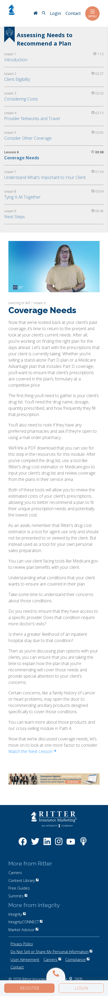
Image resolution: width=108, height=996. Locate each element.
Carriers (15, 872)
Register (29, 988)
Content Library (21, 880)
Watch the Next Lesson (30, 751)
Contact (17, 967)
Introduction (15, 60)
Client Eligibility (17, 79)
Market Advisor (21, 929)
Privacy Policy (21, 943)
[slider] (53, 288)
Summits (16, 895)
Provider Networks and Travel (32, 118)
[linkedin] (47, 844)
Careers (50, 959)
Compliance (75, 959)
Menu (92, 16)
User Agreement (24, 959)
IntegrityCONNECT (23, 921)
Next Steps (14, 217)
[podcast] (83, 844)
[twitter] (35, 844)
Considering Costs (21, 99)
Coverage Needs (21, 158)
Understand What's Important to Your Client (45, 177)
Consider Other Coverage (28, 138)
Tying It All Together (22, 197)
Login (81, 988)
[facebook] (23, 844)
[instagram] (58, 844)
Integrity (15, 914)
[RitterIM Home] (35, 13)
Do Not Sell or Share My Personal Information (49, 951)
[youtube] (71, 844)
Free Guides (19, 888)
